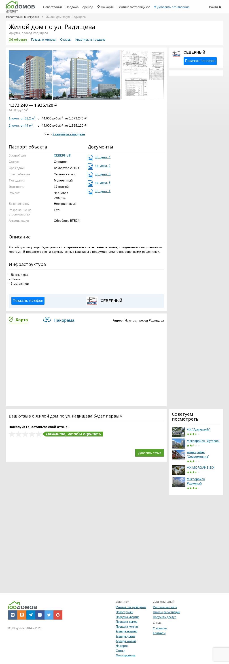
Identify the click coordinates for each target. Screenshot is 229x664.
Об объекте (18, 39)
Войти (214, 7)
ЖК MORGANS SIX (200, 467)
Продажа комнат (127, 626)
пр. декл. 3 (102, 182)
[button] (87, 74)
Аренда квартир (126, 631)
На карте (122, 645)
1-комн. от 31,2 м (22, 118)
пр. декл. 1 (102, 191)
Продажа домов (126, 621)
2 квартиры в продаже (69, 134)
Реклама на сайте (165, 607)
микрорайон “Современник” (198, 454)
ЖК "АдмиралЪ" (198, 429)
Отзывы (65, 39)
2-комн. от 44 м (21, 125)
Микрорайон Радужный (196, 481)
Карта (21, 319)
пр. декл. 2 (102, 165)
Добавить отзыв (149, 453)
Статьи (120, 650)
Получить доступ (164, 617)
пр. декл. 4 (102, 157)
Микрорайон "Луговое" (203, 441)
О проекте (160, 628)
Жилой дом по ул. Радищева (52, 26)
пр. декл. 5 (102, 174)
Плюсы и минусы (43, 39)
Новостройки (124, 612)
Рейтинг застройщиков (131, 607)
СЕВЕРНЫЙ (62, 155)
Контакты (159, 633)
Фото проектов (126, 655)
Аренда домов (125, 636)
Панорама (63, 320)
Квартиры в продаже (90, 39)
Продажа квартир (127, 617)
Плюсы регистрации (166, 612)
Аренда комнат (126, 641)
